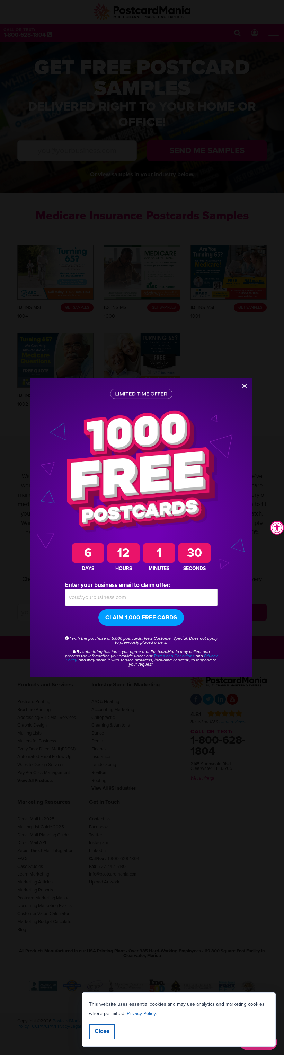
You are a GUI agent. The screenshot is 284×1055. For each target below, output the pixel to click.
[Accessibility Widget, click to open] (277, 528)
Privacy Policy (141, 1014)
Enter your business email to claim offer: (117, 585)
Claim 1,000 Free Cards (141, 617)
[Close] (244, 386)
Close (102, 1031)
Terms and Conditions (174, 655)
